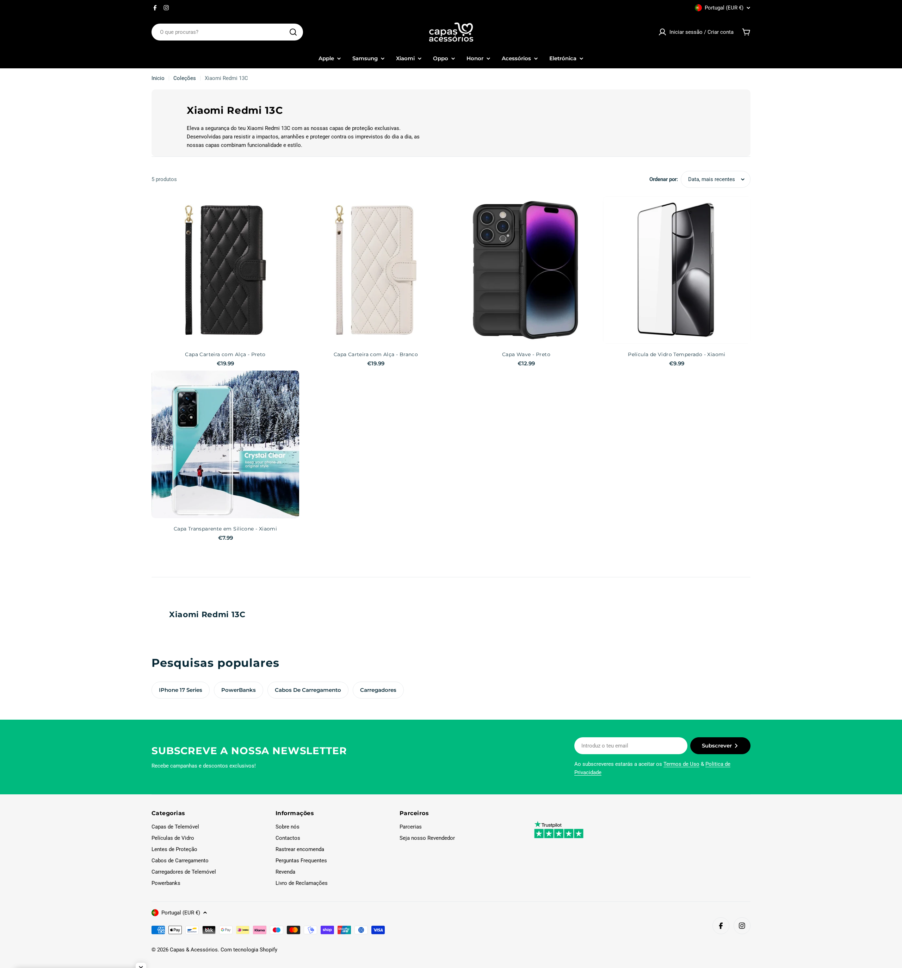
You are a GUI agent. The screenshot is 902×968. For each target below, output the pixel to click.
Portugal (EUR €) (724, 8)
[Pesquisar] (293, 32)
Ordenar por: (663, 179)
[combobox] (227, 32)
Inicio (158, 78)
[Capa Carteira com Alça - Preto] (225, 270)
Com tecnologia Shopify (249, 950)
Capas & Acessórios (194, 950)
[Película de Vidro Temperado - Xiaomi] (676, 270)
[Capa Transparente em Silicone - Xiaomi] (225, 444)
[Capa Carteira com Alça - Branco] (376, 270)
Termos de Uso (681, 764)
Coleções (184, 78)
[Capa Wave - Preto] (526, 270)
